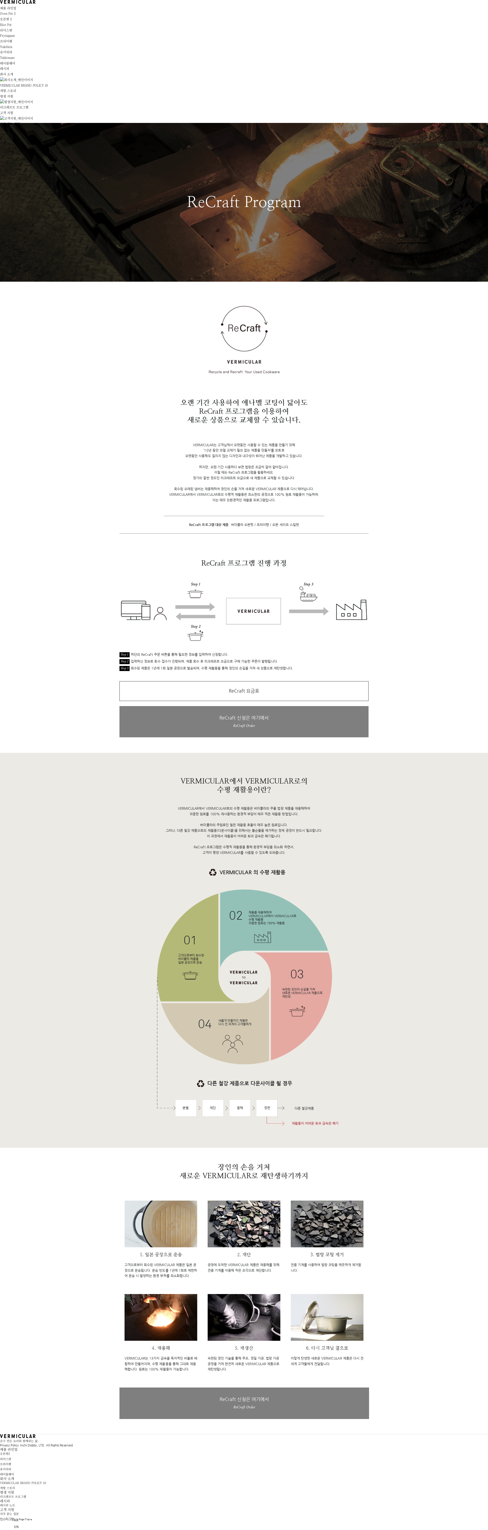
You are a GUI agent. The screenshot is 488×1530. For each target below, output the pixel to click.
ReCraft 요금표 (244, 691)
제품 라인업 (8, 8)
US (16, 1526)
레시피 (4, 68)
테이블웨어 (7, 1474)
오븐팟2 (5, 1453)
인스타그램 (7, 1519)
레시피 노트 (7, 1505)
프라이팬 (5, 1464)
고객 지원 (6, 113)
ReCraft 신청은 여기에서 (244, 721)
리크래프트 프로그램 (14, 107)
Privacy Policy (10, 1445)
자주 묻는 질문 (9, 1514)
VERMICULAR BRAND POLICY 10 (24, 85)
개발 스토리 (8, 90)
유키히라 (5, 1469)
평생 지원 (6, 96)
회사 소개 (6, 74)
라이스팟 (5, 1459)
